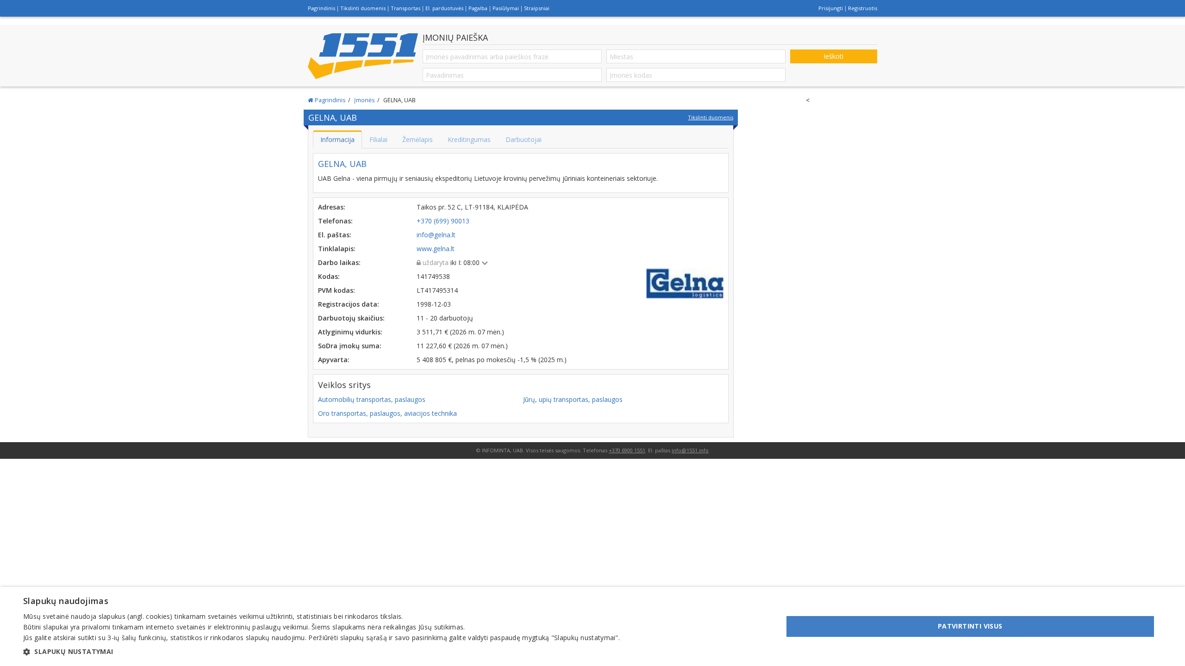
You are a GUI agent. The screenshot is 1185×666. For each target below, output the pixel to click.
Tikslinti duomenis (363, 8)
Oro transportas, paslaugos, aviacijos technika (387, 413)
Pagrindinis (321, 8)
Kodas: (329, 276)
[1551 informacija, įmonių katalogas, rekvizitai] (363, 56)
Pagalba (477, 8)
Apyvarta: (333, 359)
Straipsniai (536, 8)
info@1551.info (690, 450)
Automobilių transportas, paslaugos (371, 399)
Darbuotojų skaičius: (351, 318)
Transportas (405, 8)
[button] (321, 651)
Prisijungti (830, 8)
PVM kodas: (336, 290)
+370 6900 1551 (627, 450)
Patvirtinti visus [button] (970, 626)
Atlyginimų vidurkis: (350, 331)
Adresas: (331, 207)
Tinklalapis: (337, 248)
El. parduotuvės (444, 8)
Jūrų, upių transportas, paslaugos (573, 399)
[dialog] (592, 626)
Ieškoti (833, 56)
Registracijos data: (348, 304)
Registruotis (862, 8)
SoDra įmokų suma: (349, 345)
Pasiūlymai (506, 8)
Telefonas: (335, 220)
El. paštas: (334, 234)
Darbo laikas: (339, 262)
